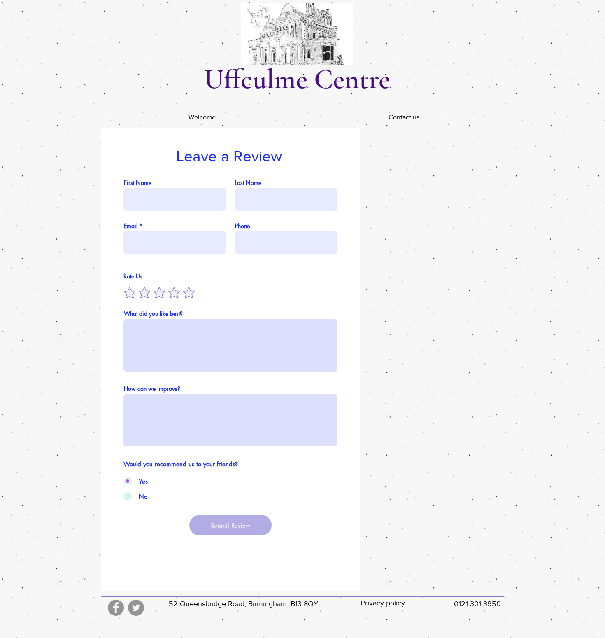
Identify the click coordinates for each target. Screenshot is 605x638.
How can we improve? (152, 389)
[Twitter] (136, 608)
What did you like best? (153, 314)
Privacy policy (383, 603)
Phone (242, 226)
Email (130, 226)
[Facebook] (116, 608)
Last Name (248, 183)
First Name (137, 183)
